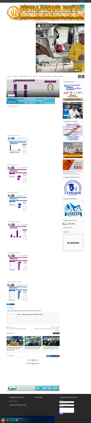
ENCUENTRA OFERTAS (13, 401)
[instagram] (83, 1)
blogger (48, 356)
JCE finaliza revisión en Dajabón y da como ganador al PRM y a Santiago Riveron (14, 349)
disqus (52, 356)
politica (9, 337)
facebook (57, 356)
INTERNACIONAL (23, 76)
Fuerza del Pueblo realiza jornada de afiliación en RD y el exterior (32, 348)
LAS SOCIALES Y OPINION (45, 76)
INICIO (10, 76)
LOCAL (29, 76)
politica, (29, 93)
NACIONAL (15, 76)
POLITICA (35, 76)
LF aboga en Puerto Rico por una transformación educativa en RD (50, 348)
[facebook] (78, 1)
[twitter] (81, 1)
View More (57, 333)
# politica (12, 304)
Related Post (10, 333)
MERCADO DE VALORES (57, 76)
